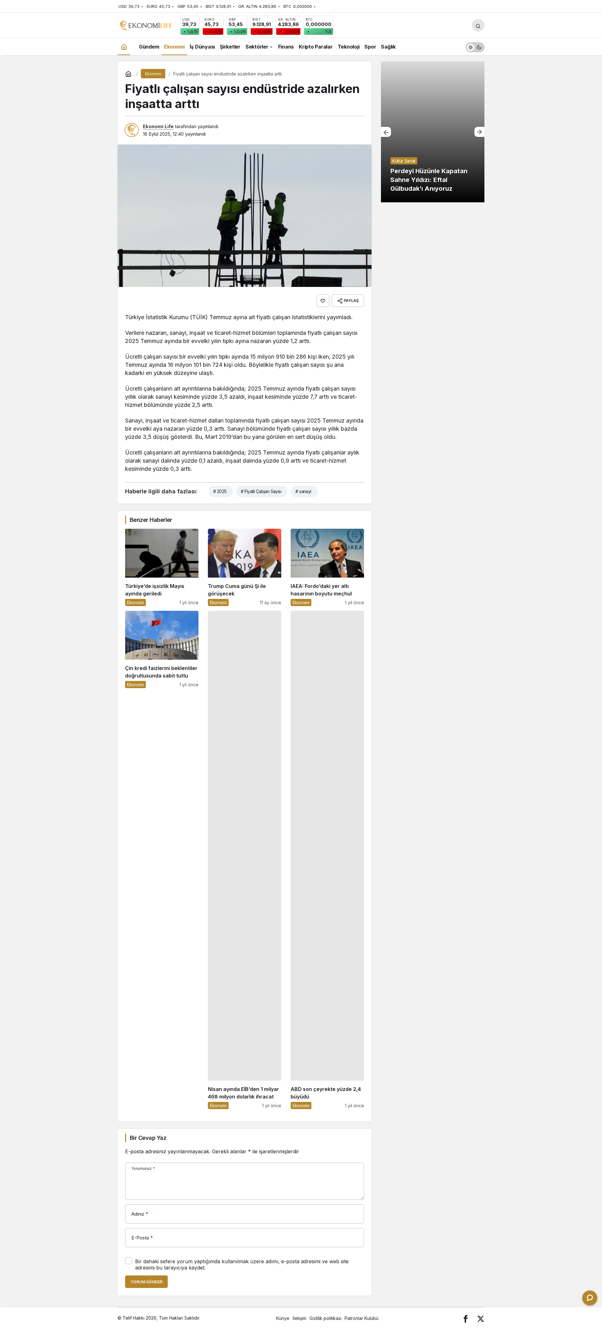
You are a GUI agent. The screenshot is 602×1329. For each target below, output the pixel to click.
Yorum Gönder (146, 1282)
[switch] (475, 46)
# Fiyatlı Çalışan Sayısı (261, 491)
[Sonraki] (479, 132)
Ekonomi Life (158, 126)
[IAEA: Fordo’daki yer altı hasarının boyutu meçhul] (327, 567)
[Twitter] (480, 1318)
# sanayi (303, 491)
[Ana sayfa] (124, 46)
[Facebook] (465, 1318)
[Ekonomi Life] (146, 25)
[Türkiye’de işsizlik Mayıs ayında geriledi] (161, 567)
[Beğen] (323, 300)
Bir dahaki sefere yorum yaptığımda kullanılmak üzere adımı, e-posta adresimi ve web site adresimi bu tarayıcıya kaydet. (242, 1264)
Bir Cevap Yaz (148, 1137)
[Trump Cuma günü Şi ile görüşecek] (244, 567)
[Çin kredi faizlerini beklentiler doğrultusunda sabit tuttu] (161, 860)
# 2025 (220, 491)
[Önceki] (386, 132)
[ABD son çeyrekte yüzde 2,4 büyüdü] (327, 860)
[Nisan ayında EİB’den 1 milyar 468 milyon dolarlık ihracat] (244, 860)
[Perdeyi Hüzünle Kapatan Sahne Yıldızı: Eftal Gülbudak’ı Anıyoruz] (432, 131)
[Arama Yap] (478, 25)
